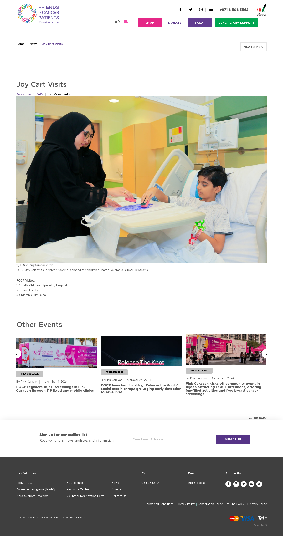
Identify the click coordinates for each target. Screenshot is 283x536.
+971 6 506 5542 (234, 10)
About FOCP (24, 483)
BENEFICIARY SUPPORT (236, 23)
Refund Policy (235, 504)
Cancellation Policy (210, 504)
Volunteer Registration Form (85, 496)
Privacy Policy (186, 504)
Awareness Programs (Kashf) (35, 489)
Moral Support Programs (32, 496)
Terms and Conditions (159, 504)
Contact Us (118, 496)
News (33, 44)
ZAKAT (199, 22)
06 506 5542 (150, 483)
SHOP (149, 22)
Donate (116, 489)
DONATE (174, 22)
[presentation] (16, 353)
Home (20, 44)
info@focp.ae (197, 483)
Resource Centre (77, 489)
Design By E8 (260, 525)
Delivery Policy (257, 504)
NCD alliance (74, 483)
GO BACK (260, 418)
